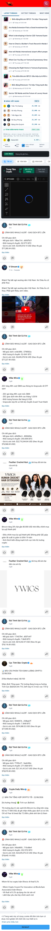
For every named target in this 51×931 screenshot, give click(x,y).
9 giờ (10, 877)
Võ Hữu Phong (16, 111)
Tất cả (9, 161)
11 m (10, 270)
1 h (10, 339)
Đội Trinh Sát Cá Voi (18, 224)
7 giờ (10, 750)
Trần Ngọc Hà (16, 115)
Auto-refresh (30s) (30, 145)
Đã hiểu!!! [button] (25, 927)
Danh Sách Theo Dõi (41, 171)
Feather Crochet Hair (18, 462)
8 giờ (10, 835)
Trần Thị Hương (17, 106)
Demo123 (14, 140)
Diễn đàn (17, 145)
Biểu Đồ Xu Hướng (28, 171)
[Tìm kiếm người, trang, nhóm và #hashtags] (46, 3)
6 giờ (10, 708)
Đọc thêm (5, 252)
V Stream (13, 267)
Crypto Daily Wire (17, 789)
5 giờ (10, 624)
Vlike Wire (13, 378)
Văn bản (23, 161)
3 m (10, 228)
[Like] (25, 259)
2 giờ (10, 381)
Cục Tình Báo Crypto (18, 663)
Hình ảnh (38, 161)
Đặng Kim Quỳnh (17, 124)
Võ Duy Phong (16, 120)
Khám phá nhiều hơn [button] (10, 922)
